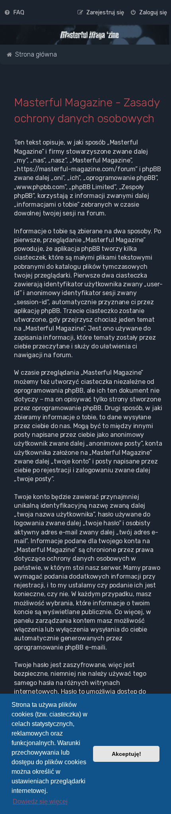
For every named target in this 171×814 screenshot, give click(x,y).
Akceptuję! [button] (126, 754)
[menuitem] (14, 12)
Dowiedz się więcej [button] (40, 801)
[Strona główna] (89, 35)
